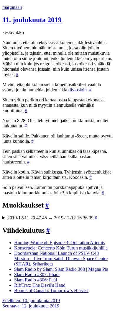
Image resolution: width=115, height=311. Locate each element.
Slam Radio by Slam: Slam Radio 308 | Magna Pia (61, 269)
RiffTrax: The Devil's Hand (39, 285)
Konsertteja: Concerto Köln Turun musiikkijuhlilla (61, 247)
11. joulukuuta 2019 (32, 20)
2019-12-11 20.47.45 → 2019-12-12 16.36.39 (52, 217)
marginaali (12, 7)
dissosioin (77, 89)
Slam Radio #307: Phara (37, 274)
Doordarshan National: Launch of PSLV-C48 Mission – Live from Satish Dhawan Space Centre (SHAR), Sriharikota (61, 258)
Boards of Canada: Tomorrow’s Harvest (51, 290)
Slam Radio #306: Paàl (35, 279)
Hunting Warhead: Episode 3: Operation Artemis (59, 242)
